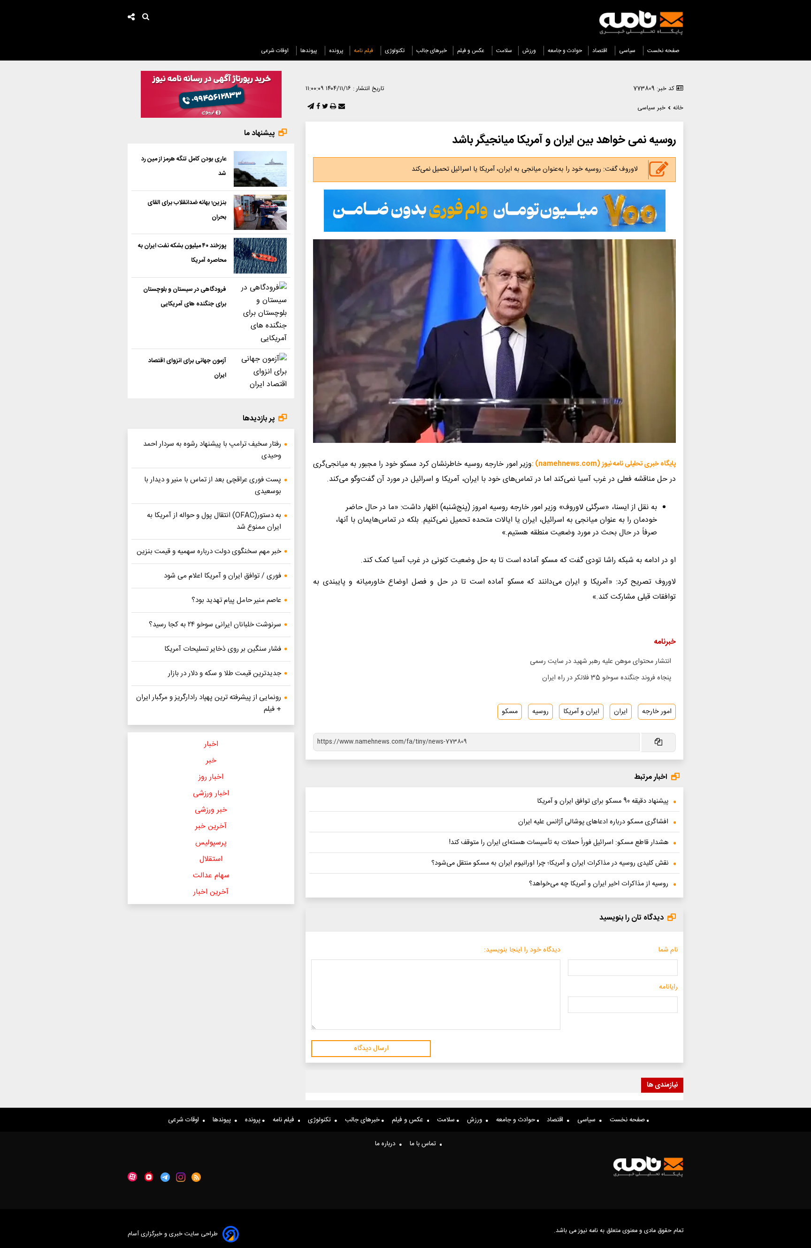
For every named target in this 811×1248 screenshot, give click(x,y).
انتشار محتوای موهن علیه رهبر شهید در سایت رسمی (600, 661)
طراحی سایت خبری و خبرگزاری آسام (173, 1234)
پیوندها (309, 50)
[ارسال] (341, 107)
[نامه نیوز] (641, 22)
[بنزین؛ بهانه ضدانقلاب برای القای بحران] (260, 212)
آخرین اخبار (211, 892)
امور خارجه (657, 711)
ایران (620, 711)
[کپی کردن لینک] (658, 742)
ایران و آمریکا (581, 711)
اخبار (211, 744)
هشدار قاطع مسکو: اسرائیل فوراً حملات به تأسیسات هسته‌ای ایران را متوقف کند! (558, 842)
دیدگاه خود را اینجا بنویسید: (522, 950)
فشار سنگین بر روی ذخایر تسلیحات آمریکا (222, 649)
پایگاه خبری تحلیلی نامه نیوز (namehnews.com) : (604, 464)
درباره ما (387, 1144)
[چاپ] (332, 107)
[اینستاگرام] (180, 1177)
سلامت (504, 50)
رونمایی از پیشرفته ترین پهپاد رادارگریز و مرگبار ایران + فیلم (208, 703)
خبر (211, 760)
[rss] (196, 1177)
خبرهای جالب (431, 50)
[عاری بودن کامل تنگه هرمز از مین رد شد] (260, 169)
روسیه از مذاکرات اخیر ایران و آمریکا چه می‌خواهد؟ (598, 884)
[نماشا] (148, 1176)
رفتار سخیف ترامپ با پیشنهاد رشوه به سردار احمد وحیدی (212, 450)
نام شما (668, 950)
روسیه (540, 711)
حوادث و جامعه (565, 50)
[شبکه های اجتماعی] (131, 18)
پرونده (336, 50)
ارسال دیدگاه (371, 1048)
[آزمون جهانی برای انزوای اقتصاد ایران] (260, 372)
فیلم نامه (364, 50)
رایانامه (668, 987)
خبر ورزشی (211, 810)
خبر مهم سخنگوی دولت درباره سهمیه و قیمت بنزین (209, 551)
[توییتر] (324, 107)
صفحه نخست (663, 50)
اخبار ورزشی (211, 793)
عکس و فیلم (471, 50)
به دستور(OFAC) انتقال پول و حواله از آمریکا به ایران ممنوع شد (214, 521)
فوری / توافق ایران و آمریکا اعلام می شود (222, 576)
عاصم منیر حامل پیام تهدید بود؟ (236, 600)
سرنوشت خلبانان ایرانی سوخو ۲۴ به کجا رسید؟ (215, 625)
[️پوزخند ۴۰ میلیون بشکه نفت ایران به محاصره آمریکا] (260, 256)
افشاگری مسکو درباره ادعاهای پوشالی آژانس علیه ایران (593, 822)
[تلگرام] (310, 107)
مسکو (510, 711)
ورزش (529, 50)
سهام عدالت (211, 875)
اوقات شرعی (275, 50)
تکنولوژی (395, 50)
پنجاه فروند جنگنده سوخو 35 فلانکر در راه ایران (606, 678)
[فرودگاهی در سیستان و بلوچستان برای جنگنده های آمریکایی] (260, 313)
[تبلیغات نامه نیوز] (495, 211)
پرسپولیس (211, 843)
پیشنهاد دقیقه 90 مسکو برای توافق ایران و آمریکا (602, 801)
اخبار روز (211, 777)
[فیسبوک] (317, 107)
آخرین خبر (211, 826)
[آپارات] (132, 1177)
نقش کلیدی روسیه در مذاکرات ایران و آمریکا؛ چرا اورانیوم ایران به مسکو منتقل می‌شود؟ (549, 863)
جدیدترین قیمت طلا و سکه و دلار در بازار (224, 673)
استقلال (210, 859)
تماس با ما (425, 1144)
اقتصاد (600, 50)
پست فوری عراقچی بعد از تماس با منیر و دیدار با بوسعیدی (212, 485)
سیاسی (628, 50)
